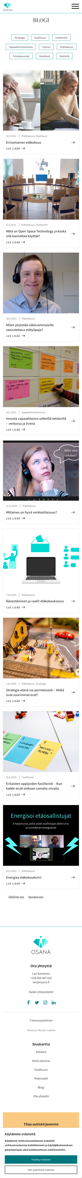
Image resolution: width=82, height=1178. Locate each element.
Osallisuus (40, 37)
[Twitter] (36, 1003)
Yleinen (46, 47)
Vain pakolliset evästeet (41, 1170)
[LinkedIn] (53, 1003)
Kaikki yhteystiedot (41, 992)
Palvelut (41, 1052)
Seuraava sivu (35, 896)
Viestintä (64, 56)
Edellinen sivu (16, 896)
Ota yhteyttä (41, 1096)
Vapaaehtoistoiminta (21, 47)
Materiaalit (41, 1078)
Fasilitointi (61, 37)
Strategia (20, 37)
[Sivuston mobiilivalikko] (75, 6)
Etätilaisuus (66, 47)
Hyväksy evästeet (41, 1159)
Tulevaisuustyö (21, 56)
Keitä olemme (41, 1061)
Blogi (41, 1087)
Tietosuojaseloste (41, 1020)
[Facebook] (28, 1003)
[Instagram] (45, 1003)
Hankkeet (44, 56)
